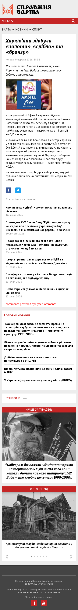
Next (71, 556)
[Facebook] (34, 603)
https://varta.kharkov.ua (26, 11)
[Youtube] (44, 603)
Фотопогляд (39, 489)
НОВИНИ (21, 29)
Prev (7, 556)
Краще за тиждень (39, 409)
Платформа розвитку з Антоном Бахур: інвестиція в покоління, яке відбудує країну (39, 276)
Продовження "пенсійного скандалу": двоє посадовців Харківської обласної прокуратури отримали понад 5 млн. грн (37, 244)
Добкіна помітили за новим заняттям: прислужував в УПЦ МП (30, 358)
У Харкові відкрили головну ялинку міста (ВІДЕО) (38, 380)
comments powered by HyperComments (31, 304)
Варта (6, 29)
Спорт (37, 29)
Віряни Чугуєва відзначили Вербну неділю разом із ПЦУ (38, 370)
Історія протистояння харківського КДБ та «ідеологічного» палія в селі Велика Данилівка (36, 261)
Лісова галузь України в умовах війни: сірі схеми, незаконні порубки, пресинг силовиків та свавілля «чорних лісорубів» (38, 345)
